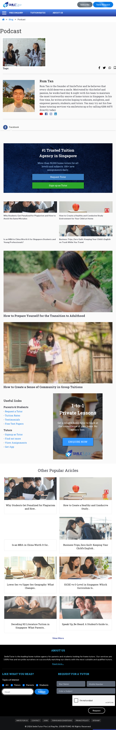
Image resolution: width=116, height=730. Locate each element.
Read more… (58, 664)
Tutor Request (103, 4)
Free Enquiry (16, 13)
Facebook (14, 127)
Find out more (13, 438)
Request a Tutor (13, 411)
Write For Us (22, 720)
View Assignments (16, 442)
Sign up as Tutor (58, 185)
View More (58, 638)
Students (43, 685)
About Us (58, 13)
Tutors (17, 685)
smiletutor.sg (78, 106)
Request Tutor (58, 176)
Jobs (46, 720)
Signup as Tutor (14, 434)
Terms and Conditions (62, 720)
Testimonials (12, 419)
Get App (9, 446)
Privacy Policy (82, 720)
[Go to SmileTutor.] (3, 19)
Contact (36, 720)
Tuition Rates (37, 13)
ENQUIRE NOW (77, 441)
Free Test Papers (14, 423)
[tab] (11, 127)
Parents (30, 685)
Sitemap (96, 720)
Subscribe (84, 4)
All (7, 685)
